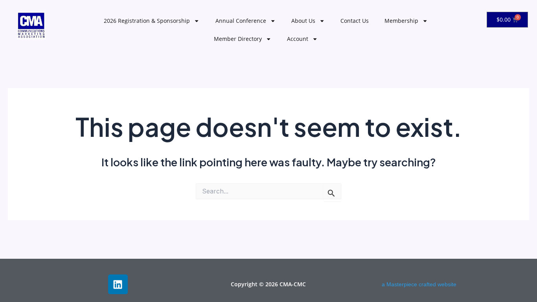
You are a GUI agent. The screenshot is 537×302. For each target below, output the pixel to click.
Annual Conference (240, 20)
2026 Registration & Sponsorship (147, 20)
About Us (303, 20)
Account (297, 38)
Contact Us (354, 20)
